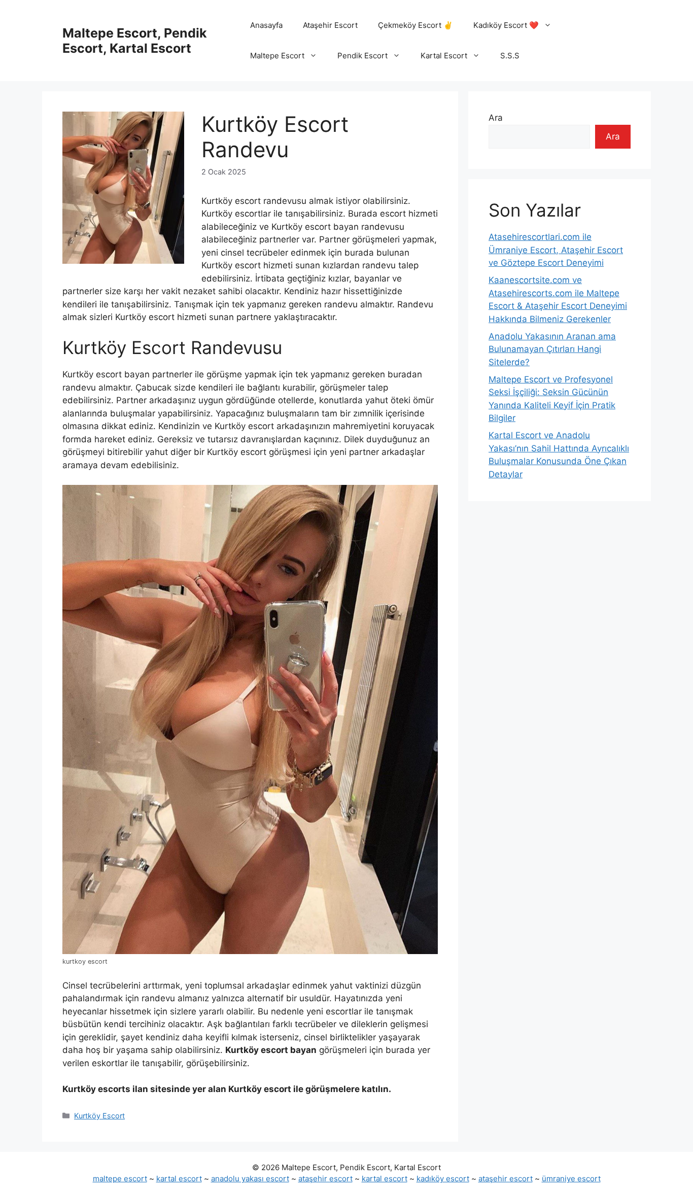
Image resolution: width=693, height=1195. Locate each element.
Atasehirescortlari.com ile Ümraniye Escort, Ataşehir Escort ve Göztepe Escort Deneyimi (556, 250)
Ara (496, 118)
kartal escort (179, 1178)
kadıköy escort (443, 1178)
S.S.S (509, 55)
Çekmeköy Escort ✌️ (415, 25)
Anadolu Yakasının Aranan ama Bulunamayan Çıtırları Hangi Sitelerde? (552, 349)
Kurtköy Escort (99, 1115)
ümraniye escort (571, 1178)
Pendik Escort (362, 55)
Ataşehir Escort (330, 25)
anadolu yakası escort (250, 1178)
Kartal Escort (444, 55)
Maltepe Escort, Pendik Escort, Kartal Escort (134, 40)
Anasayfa (266, 25)
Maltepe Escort (277, 55)
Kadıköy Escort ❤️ (506, 25)
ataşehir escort (325, 1178)
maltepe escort (120, 1178)
